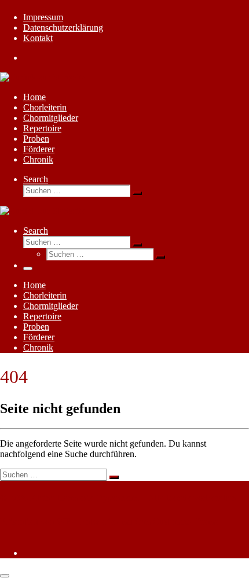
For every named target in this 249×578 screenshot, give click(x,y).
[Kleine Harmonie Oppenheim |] (42, 77)
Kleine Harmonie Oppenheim (84, 498)
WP (64, 522)
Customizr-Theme (186, 522)
